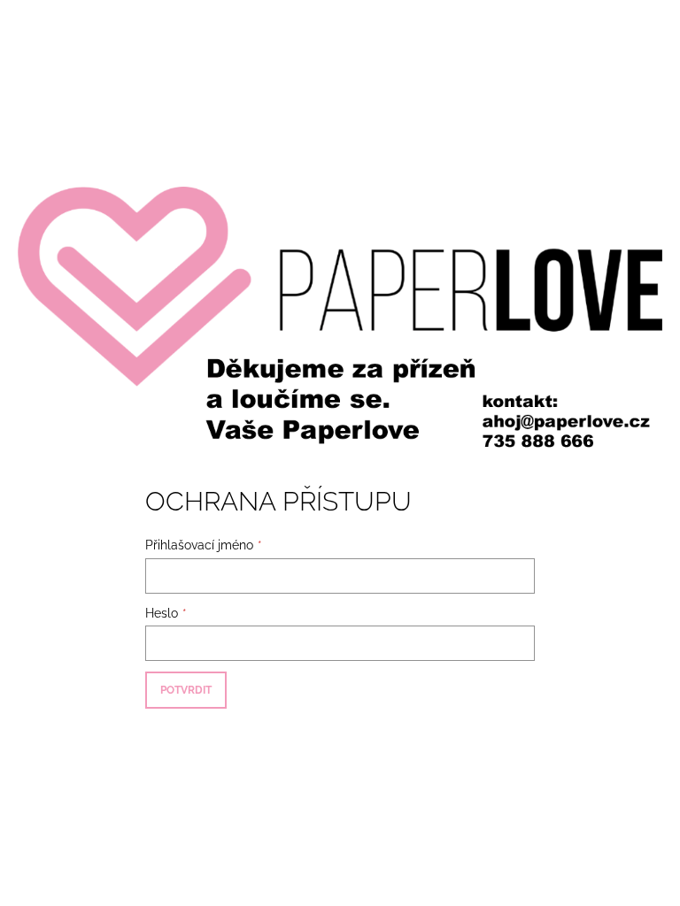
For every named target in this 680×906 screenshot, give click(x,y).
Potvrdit (186, 690)
